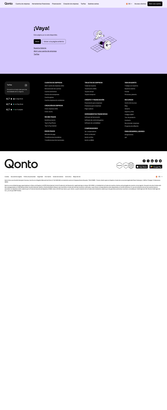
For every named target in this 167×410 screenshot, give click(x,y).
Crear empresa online (51, 109)
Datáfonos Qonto (50, 120)
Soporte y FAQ (129, 111)
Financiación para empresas (93, 103)
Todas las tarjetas (90, 86)
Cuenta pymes (49, 97)
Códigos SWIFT (129, 114)
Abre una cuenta (155, 4)
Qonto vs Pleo (89, 137)
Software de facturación (92, 117)
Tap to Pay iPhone (50, 123)
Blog (126, 106)
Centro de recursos (131, 103)
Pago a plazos (89, 109)
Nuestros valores (130, 88)
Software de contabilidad (92, 123)
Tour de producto (130, 117)
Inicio (37, 41)
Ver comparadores (90, 131)
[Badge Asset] (144, 160)
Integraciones (129, 134)
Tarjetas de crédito (91, 88)
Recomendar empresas (132, 123)
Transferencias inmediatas (53, 137)
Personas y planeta (131, 94)
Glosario (127, 109)
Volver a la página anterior (54, 41)
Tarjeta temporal (90, 94)
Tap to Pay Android (50, 126)
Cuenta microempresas (52, 94)
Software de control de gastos (94, 120)
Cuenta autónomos (51, 91)
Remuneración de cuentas (53, 88)
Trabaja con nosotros (131, 86)
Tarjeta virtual (89, 91)
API (126, 137)
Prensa (127, 91)
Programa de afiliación (131, 126)
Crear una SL (49, 111)
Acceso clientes (140, 4)
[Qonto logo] (9, 3)
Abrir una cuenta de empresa (45, 51)
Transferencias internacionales (54, 140)
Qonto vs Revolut (90, 134)
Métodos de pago (50, 134)
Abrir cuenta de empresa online (54, 86)
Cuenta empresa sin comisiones (54, 100)
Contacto (128, 120)
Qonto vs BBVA (89, 140)
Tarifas (36, 54)
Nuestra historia (40, 48)
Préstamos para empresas (93, 106)
